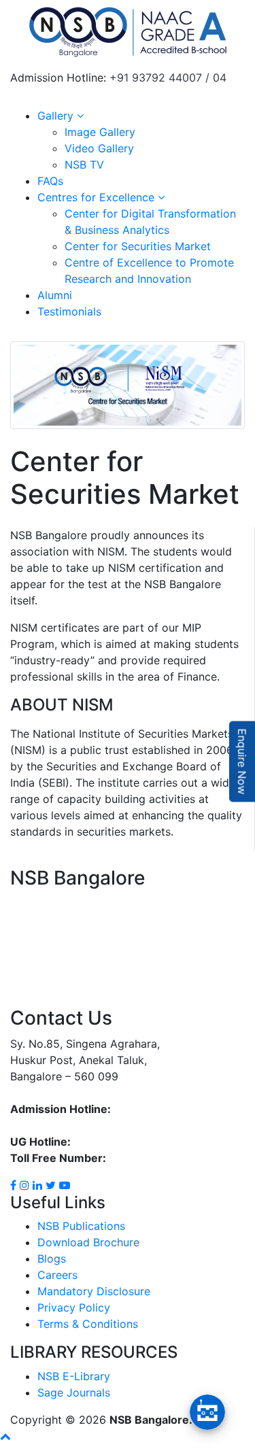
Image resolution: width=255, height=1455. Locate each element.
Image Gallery (100, 132)
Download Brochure (88, 1242)
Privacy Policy (73, 1307)
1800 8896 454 (148, 1158)
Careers (57, 1275)
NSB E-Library (73, 1376)
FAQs (50, 181)
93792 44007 (149, 1109)
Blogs (51, 1258)
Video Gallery (99, 148)
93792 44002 (108, 1141)
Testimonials (69, 311)
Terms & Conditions (87, 1324)
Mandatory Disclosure (93, 1291)
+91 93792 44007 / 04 (167, 77)
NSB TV (84, 164)
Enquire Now (242, 762)
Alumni (54, 295)
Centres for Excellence (97, 197)
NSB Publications (81, 1226)
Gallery (57, 115)
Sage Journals (73, 1392)
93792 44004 (45, 1125)
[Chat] (207, 1412)
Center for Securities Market (138, 246)
